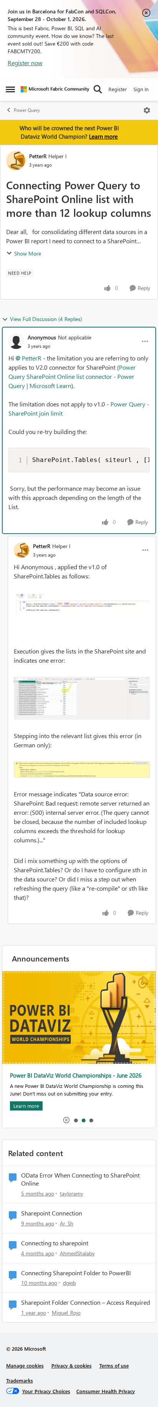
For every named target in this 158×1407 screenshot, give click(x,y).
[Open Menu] (147, 110)
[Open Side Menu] (10, 89)
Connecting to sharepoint (54, 1243)
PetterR (37, 156)
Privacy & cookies (71, 1365)
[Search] (97, 89)
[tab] (75, 1120)
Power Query (27, 110)
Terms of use (114, 1365)
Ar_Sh (66, 1223)
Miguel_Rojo (66, 1312)
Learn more (103, 136)
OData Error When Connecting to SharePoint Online (80, 1179)
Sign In (140, 89)
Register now (25, 63)
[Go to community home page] (55, 89)
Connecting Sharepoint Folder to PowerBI (76, 1273)
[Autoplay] (66, 1120)
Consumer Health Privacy (105, 1391)
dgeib (69, 1282)
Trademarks (19, 1380)
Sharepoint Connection (51, 1213)
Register (118, 89)
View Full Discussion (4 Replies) (46, 319)
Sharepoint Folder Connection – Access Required (85, 1302)
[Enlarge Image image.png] (82, 603)
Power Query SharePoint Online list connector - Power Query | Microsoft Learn (72, 376)
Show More (27, 253)
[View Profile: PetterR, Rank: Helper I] (15, 160)
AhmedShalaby (77, 1253)
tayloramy (71, 1193)
